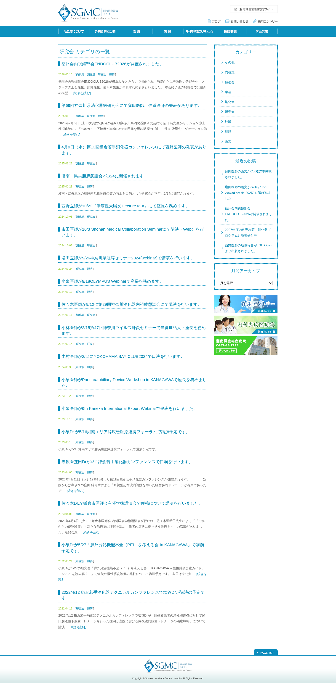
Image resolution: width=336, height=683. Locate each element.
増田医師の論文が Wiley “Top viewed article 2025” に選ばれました (248, 192)
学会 (228, 92)
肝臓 (90, 343)
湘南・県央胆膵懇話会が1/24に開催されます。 (104, 176)
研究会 (102, 74)
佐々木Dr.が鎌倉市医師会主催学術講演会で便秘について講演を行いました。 (132, 503)
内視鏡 (80, 74)
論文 (228, 141)
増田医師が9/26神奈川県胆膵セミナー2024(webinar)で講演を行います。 (128, 258)
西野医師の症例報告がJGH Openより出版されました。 (248, 248)
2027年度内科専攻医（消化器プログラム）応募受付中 (248, 232)
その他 (230, 62)
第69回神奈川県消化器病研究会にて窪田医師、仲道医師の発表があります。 (131, 105)
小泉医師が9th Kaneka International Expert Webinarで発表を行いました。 (129, 408)
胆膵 (112, 74)
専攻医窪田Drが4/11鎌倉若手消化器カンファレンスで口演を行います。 (127, 461)
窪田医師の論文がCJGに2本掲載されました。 (248, 174)
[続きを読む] (82, 93)
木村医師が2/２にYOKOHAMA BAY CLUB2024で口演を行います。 (123, 356)
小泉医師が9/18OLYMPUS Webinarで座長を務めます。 (112, 281)
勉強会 (230, 82)
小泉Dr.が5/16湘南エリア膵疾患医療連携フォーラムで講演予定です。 (125, 432)
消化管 (91, 74)
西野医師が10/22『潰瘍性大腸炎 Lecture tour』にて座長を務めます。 (125, 206)
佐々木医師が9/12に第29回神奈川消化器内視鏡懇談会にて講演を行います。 (131, 304)
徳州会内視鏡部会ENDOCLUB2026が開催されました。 (112, 64)
